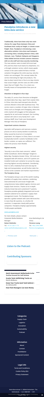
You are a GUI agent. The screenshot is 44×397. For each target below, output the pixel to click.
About (22, 345)
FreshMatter (22, 352)
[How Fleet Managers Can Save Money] (22, 292)
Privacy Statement (22, 374)
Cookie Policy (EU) (22, 371)
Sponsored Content (22, 355)
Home (6, 33)
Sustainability (22, 329)
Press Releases (7, 21)
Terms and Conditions (22, 368)
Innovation (22, 326)
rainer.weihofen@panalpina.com (15, 228)
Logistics (22, 322)
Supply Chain (22, 319)
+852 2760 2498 (37, 225)
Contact (22, 349)
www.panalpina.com (11, 212)
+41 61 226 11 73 (13, 225)
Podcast (22, 332)
